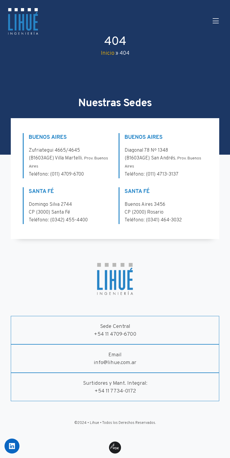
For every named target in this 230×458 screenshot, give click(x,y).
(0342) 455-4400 (69, 220)
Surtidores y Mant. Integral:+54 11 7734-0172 (115, 387)
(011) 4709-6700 (67, 174)
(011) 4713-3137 (162, 174)
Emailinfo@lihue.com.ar (115, 359)
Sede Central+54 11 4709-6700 (115, 330)
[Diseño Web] (115, 448)
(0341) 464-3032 (164, 220)
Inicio (107, 53)
